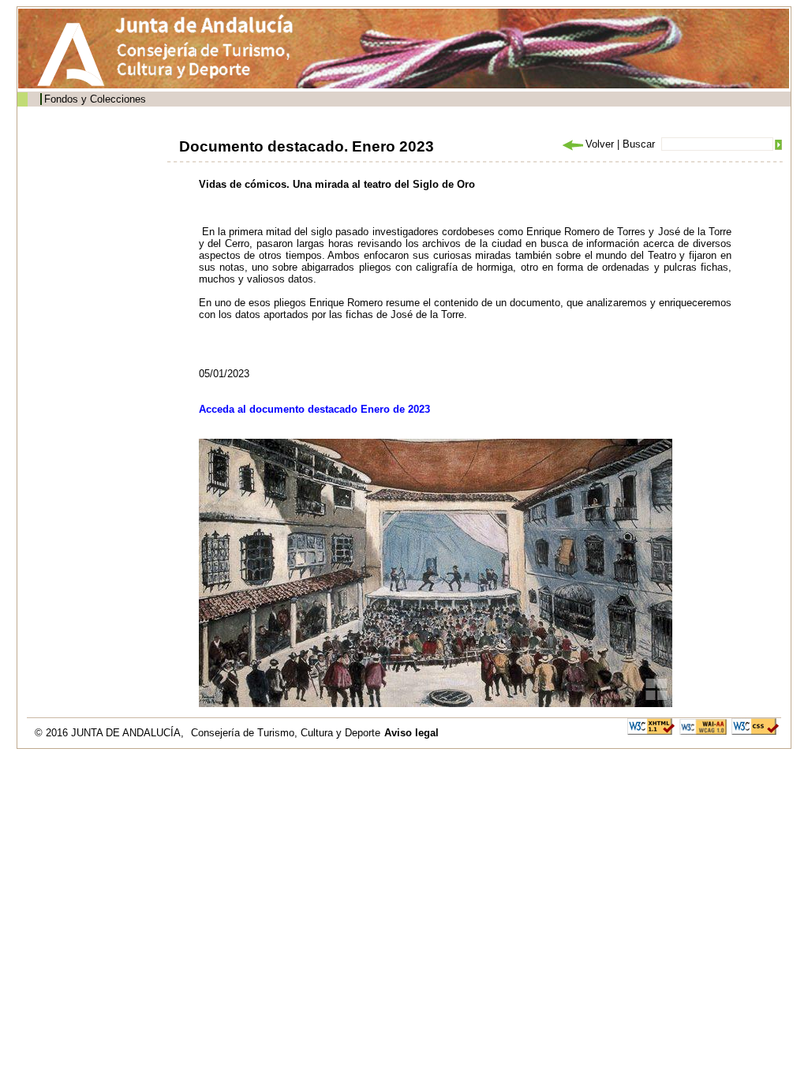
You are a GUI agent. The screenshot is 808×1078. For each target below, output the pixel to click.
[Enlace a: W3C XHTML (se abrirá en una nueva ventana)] (651, 726)
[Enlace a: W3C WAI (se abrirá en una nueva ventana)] (703, 726)
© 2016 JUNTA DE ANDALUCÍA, (111, 733)
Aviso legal (411, 733)
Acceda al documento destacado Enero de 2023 (314, 409)
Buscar (639, 144)
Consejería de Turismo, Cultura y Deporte (285, 733)
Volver (599, 144)
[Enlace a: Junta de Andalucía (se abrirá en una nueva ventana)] (75, 54)
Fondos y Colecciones (95, 99)
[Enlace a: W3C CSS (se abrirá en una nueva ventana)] (755, 726)
